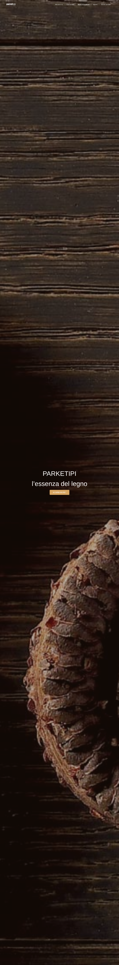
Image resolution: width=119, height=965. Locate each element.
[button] (64, 4)
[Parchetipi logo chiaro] (11, 4)
